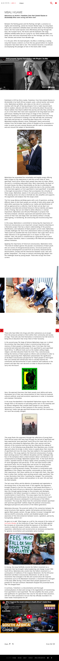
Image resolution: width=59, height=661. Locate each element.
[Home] (6, 3)
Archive (19, 657)
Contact (30, 657)
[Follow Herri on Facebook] (51, 658)
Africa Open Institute (40, 657)
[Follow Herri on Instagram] (47, 658)
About (25, 657)
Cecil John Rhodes (10, 523)
